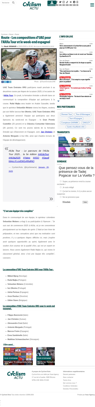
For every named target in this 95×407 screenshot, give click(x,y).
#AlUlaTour (43, 154)
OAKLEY (86, 123)
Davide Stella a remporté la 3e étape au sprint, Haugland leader (76, 63)
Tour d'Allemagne (83, 114)
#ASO (36, 157)
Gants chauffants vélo (76, 127)
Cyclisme (4, 34)
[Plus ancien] (58, 101)
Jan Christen (46, 132)
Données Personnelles (70, 389)
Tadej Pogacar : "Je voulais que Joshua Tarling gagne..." (76, 88)
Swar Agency (89, 395)
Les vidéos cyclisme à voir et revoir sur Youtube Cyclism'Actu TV (76, 54)
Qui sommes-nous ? (70, 383)
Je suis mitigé (68, 187)
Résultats (66, 202)
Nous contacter (68, 377)
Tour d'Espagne (75, 118)
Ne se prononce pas (71, 197)
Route (11, 34)
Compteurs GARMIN (69, 123)
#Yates (26, 157)
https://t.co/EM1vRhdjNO (21, 161)
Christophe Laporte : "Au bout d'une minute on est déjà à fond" (76, 96)
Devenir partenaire (69, 374)
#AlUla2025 (14, 157)
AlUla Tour (8, 95)
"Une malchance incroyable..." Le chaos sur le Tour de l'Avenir (76, 71)
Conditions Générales (70, 386)
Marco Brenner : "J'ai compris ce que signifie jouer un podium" (76, 80)
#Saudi (45, 157)
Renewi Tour (66, 114)
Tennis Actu (67, 380)
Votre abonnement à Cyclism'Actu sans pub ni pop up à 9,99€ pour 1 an (76, 46)
